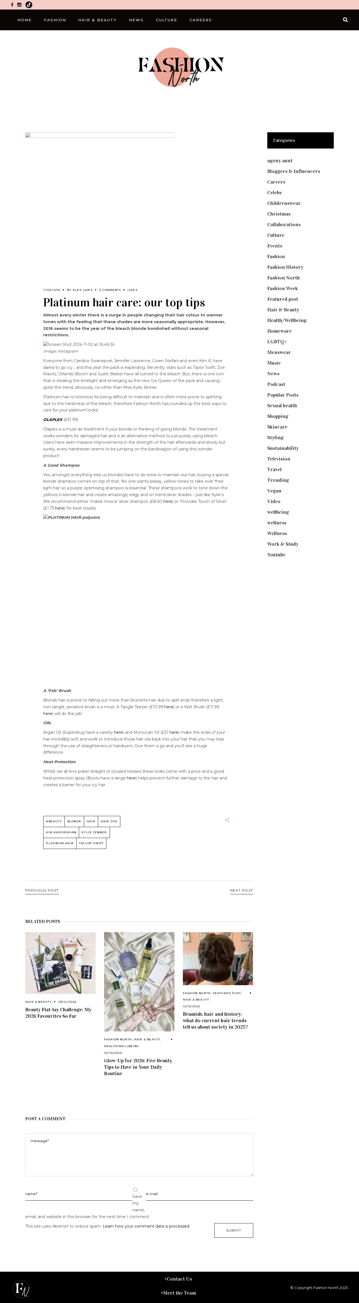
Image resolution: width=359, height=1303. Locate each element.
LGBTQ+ (277, 342)
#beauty (54, 821)
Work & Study (282, 544)
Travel (274, 469)
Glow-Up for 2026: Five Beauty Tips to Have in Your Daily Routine (138, 1067)
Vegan (274, 491)
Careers (276, 182)
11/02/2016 (51, 290)
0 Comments (110, 290)
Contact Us (179, 1279)
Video (273, 501)
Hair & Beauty (38, 1002)
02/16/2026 (113, 1053)
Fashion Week (282, 288)
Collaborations (284, 224)
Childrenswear (284, 203)
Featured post (227, 993)
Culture (275, 235)
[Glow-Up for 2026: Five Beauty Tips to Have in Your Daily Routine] (139, 981)
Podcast (276, 384)
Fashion (276, 256)
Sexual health (282, 405)
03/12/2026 (68, 1002)
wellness (276, 523)
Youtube (276, 555)
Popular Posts (282, 395)
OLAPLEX (52, 419)
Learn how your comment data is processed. (146, 1226)
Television (278, 459)
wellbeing (278, 512)
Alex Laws (83, 290)
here (167, 501)
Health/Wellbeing (121, 1046)
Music (274, 363)
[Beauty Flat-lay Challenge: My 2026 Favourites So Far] (60, 963)
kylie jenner (94, 832)
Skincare (277, 427)
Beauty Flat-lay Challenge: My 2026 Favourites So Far (58, 1012)
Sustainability (283, 448)
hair (91, 821)
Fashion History (285, 267)
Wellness (277, 533)
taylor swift (91, 843)
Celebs (274, 192)
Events (274, 246)
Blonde (74, 821)
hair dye (109, 821)
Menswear (279, 352)
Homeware (279, 331)
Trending (278, 480)
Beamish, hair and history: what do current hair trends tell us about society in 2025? (215, 1020)
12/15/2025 (191, 1006)
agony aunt (280, 161)
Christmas (279, 214)
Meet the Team (179, 1293)
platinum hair (60, 843)
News (273, 374)
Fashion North (118, 1039)
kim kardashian (61, 832)
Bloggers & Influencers (293, 171)
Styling (275, 437)
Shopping (277, 416)
